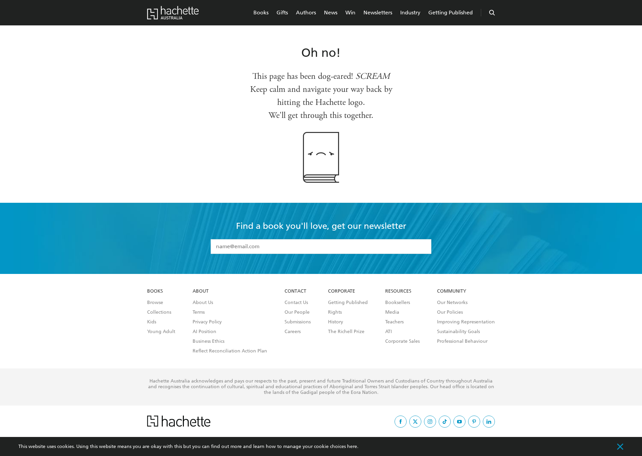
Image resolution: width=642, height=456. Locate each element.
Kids (151, 322)
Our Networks (452, 302)
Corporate (341, 291)
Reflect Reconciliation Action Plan (230, 351)
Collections (159, 312)
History (335, 322)
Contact (295, 291)
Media (392, 312)
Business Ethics (208, 341)
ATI (388, 331)
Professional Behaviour (462, 341)
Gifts (282, 12)
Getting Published (450, 12)
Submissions (298, 322)
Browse (155, 302)
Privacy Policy (207, 322)
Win (350, 12)
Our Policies (450, 312)
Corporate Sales (402, 341)
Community (451, 291)
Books (261, 12)
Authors (306, 12)
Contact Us (296, 302)
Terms (199, 312)
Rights (335, 312)
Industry (410, 12)
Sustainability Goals (458, 331)
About (201, 291)
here (352, 446)
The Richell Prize (346, 331)
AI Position (204, 331)
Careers (293, 331)
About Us (203, 302)
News (330, 12)
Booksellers (397, 302)
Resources (398, 291)
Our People (297, 312)
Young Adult (161, 331)
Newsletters (377, 12)
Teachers (394, 322)
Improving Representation (466, 322)
